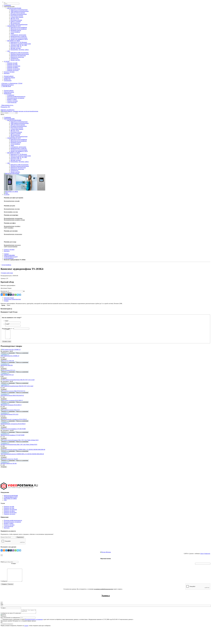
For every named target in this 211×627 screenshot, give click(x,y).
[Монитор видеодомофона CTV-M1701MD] (13, 428)
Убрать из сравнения (22, 353)
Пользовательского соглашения (34, 619)
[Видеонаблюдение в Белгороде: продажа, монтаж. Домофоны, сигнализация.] (19, 111)
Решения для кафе (9, 506)
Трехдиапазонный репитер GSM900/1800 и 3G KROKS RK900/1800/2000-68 (22, 454)
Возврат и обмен (12, 99)
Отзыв (7, 329)
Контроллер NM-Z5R (7, 365)
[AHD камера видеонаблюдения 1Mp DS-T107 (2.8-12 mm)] (18, 379)
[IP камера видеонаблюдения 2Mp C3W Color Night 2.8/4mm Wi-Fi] (19, 440)
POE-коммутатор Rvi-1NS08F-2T (10, 355)
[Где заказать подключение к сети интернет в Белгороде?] (11, 191)
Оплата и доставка (9, 71)
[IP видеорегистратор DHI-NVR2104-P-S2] (13, 391)
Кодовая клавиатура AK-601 (9, 463)
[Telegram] (20, 295)
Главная (6, 253)
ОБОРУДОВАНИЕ (9, 255)
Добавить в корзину (6, 293)
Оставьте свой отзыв (7, 273)
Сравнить (4, 354)
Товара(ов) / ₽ (5, 107)
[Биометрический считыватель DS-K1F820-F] (14, 419)
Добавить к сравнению (8, 353)
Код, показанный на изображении (10, 617)
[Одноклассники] (4, 295)
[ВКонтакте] (2, 295)
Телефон (13, 563)
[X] (9, 295)
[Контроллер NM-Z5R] (7, 361)
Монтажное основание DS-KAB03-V (11, 405)
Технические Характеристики (12, 299)
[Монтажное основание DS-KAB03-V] (12, 400)
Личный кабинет (9, 76)
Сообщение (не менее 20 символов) (11, 613)
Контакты (6, 73)
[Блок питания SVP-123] (8, 370)
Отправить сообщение (6, 624)
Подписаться (20, 537)
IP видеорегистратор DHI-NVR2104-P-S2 (12, 395)
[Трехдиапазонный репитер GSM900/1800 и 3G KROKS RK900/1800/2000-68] (23, 449)
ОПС (5, 500)
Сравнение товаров (9, 77)
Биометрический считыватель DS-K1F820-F (13, 423)
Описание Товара (9, 297)
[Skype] (18, 295)
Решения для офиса (9, 511)
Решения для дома (9, 508)
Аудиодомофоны (8, 258)
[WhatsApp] (15, 295)
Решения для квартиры (10, 509)
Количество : (4, 291)
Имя (6, 320)
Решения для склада (9, 514)
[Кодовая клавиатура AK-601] (9, 459)
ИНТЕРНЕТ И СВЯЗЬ (10, 498)
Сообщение (4, 581)
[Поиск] (4, 2)
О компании (7, 5)
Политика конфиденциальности (16, 96)
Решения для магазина (10, 512)
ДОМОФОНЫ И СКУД (10, 256)
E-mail (7, 324)
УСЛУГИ (6, 61)
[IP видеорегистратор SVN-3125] (10, 410)
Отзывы (6, 300)
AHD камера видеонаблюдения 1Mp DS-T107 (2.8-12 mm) (17, 386)
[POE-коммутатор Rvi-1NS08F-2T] (11, 349)
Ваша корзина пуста (7, 105)
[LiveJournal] (11, 295)
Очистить (10, 584)
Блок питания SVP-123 (7, 374)
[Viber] (13, 295)
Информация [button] (7, 93)
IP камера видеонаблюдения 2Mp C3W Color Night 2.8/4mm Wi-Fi (19, 444)
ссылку (26, 625)
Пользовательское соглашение (15, 98)
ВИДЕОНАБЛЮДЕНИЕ (11, 495)
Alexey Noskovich (205, 553)
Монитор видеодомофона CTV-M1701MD (12, 435)
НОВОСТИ (7, 79)
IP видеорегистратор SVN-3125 (9, 414)
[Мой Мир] (6, 295)
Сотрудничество (11, 102)
